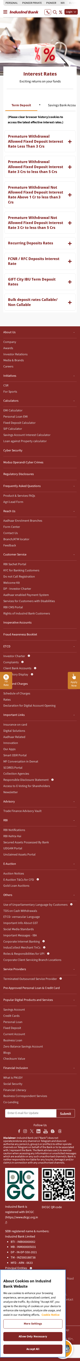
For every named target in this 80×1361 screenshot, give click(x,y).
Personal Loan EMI (15, 416)
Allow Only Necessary (33, 1336)
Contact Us (10, 533)
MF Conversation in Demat (20, 761)
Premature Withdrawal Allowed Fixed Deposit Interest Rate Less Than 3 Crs (35, 141)
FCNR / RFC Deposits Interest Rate (33, 261)
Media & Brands (13, 360)
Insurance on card (15, 724)
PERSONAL (12, 3)
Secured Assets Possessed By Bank (26, 842)
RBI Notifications (14, 830)
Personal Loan (12, 1022)
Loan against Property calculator (25, 441)
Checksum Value (14, 1059)
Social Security (12, 1084)
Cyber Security (12, 450)
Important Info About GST (20, 923)
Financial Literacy (14, 1090)
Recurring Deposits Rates (30, 243)
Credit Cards (11, 1016)
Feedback (9, 545)
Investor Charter (14, 656)
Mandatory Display (15, 674)
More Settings (33, 1324)
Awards (8, 348)
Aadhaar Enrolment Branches (22, 521)
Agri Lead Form (13, 502)
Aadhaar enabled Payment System (26, 595)
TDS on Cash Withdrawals (20, 911)
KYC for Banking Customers (21, 570)
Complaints (11, 662)
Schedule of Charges (16, 693)
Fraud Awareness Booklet (20, 634)
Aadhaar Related (14, 737)
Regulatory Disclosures (18, 474)
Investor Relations (15, 354)
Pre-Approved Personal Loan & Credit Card (31, 988)
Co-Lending (10, 1102)
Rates (7, 700)
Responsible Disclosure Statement (26, 780)
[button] (74, 680)
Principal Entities (16, 1268)
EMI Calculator (12, 410)
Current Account (14, 1034)
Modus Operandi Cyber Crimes (23, 462)
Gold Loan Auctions (16, 886)
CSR (5, 385)
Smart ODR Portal (15, 755)
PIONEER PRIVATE (32, 3)
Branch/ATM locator (16, 539)
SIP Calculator (12, 429)
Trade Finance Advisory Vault (22, 811)
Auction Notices (13, 873)
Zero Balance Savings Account (23, 1046)
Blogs (7, 1053)
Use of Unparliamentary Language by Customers (35, 905)
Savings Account (14, 1009)
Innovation (10, 743)
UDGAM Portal (12, 848)
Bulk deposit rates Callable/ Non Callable (33, 302)
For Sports (10, 392)
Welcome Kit (11, 583)
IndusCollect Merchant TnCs (21, 947)
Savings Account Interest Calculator (26, 435)
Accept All (32, 1349)
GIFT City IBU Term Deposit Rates (32, 282)
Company (9, 342)
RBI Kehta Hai (12, 836)
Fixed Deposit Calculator (19, 423)
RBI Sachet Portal (14, 564)
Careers (8, 366)
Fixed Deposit (12, 1028)
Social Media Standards (18, 929)
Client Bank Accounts (17, 668)
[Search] (55, 12)
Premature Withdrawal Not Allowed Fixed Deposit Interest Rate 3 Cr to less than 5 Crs (35, 222)
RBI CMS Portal (13, 607)
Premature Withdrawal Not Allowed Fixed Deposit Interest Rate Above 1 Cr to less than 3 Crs (35, 195)
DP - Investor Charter (17, 589)
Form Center (11, 527)
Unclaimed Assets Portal (19, 854)
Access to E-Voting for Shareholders (26, 786)
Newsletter (10, 792)
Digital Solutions (14, 731)
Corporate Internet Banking (21, 941)
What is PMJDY (13, 1078)
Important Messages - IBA (20, 935)
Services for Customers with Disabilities (29, 601)
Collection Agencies (16, 774)
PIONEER (51, 3)
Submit (65, 1113)
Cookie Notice (51, 1315)
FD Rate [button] (6, 683)
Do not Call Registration (19, 576)
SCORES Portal (12, 768)
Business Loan (12, 1040)
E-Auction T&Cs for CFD (18, 880)
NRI (63, 3)
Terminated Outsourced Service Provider (30, 979)
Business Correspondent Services (25, 1096)
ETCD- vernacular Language (21, 917)
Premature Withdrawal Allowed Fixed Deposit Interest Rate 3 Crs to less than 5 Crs (35, 166)
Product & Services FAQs (19, 496)
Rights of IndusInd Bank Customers (26, 613)
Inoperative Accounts (17, 622)
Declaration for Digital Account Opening (29, 705)
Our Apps (9, 749)
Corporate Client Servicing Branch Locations (32, 960)
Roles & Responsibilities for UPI (23, 954)
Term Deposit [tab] (21, 105)
